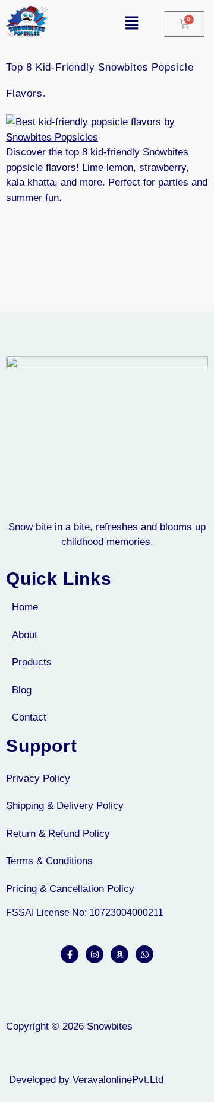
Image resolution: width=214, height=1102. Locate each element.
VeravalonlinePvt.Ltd (118, 1079)
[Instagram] (94, 954)
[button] (101, 24)
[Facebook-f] (69, 954)
